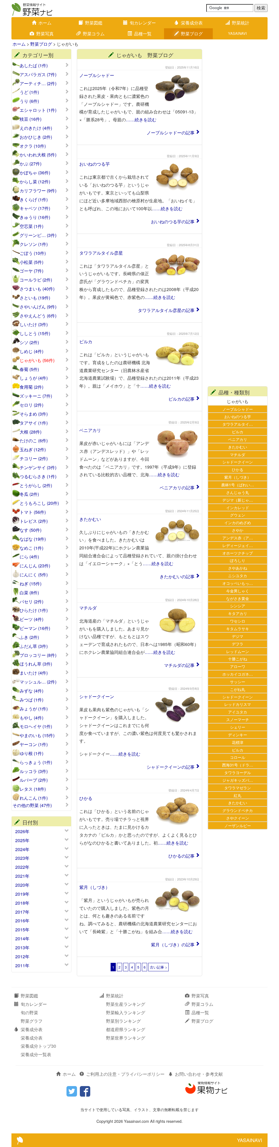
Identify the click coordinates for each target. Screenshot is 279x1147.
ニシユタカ (237, 575)
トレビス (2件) (34, 521)
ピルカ (85, 341)
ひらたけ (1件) (34, 610)
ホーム (44, 23)
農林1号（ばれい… (237, 484)
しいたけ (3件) (34, 324)
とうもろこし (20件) (39, 503)
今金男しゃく (237, 590)
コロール (237, 757)
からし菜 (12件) (35, 182)
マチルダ (88, 608)
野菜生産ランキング (125, 1004)
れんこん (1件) (34, 798)
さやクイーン (237, 818)
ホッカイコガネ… (237, 674)
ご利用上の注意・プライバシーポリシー (125, 1074)
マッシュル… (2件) (38, 682)
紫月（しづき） (94, 887)
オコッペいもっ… (237, 583)
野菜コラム (94, 33)
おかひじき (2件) (36, 137)
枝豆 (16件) (30, 119)
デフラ (237, 644)
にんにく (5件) (34, 575)
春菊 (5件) (29, 369)
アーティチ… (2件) (38, 83)
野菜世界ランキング (125, 1038)
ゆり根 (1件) (31, 753)
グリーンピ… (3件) (38, 235)
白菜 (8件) (29, 593)
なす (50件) (30, 530)
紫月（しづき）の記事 (173, 944)
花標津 (237, 742)
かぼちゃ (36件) (35, 173)
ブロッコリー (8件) (38, 655)
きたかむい (90, 519)
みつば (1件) (31, 700)
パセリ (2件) (31, 602)
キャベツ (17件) (35, 208)
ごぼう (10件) (33, 253)
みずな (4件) (31, 691)
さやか (237, 530)
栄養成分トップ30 (38, 1046)
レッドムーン (237, 651)
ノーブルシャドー (96, 75)
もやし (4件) (31, 718)
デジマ (237, 636)
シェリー (237, 727)
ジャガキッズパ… (237, 780)
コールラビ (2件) (36, 280)
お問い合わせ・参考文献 (199, 1074)
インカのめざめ (237, 522)
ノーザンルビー (237, 825)
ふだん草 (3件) (34, 646)
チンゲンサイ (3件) (38, 468)
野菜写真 (45, 33)
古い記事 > (158, 967)
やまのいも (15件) (37, 735)
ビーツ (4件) (31, 619)
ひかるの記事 (181, 856)
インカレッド (237, 507)
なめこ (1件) (31, 548)
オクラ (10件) (33, 146)
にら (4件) (29, 557)
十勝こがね (237, 658)
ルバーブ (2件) (34, 780)
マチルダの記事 (179, 665)
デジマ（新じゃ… (237, 500)
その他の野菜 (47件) (32, 805)
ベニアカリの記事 (177, 487)
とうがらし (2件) (36, 486)
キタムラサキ (237, 628)
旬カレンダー (143, 23)
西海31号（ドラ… (237, 765)
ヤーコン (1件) (34, 744)
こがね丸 (237, 689)
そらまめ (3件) (34, 414)
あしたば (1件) (34, 66)
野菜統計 (240, 23)
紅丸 (237, 795)
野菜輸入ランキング (125, 1012)
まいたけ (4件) (34, 673)
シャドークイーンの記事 (171, 767)
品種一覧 (142, 33)
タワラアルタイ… (237, 424)
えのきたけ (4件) (36, 128)
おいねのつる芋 (94, 164)
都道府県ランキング (125, 1029)
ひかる (85, 798)
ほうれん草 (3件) (36, 664)
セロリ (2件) (31, 405)
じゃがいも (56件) (37, 360)
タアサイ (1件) (34, 423)
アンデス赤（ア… (237, 537)
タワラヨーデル (237, 772)
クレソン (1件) (34, 244)
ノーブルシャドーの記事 (171, 132)
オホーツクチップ (237, 553)
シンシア (237, 605)
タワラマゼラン (237, 787)
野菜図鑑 (93, 23)
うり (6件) (29, 101)
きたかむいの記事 (177, 576)
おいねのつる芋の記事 (173, 221)
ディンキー (237, 734)
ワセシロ (237, 621)
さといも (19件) (35, 298)
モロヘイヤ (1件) (36, 726)
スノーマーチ (237, 719)
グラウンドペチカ (237, 810)
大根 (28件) (30, 432)
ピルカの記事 (181, 399)
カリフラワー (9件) (38, 191)
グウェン (237, 515)
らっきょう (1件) (36, 762)
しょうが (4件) (34, 378)
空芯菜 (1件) (31, 226)
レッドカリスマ (237, 704)
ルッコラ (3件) (34, 771)
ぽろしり (237, 560)
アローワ (237, 666)
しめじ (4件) (31, 351)
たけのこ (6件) (34, 441)
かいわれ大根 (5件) (38, 155)
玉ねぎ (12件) (33, 450)
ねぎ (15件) (30, 584)
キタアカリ (237, 613)
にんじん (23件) (35, 566)
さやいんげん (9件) (38, 307)
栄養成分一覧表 (36, 1054)
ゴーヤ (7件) (31, 271)
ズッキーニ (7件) (36, 396)
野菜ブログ (192, 33)
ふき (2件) (29, 637)
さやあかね (237, 568)
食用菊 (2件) (31, 387)
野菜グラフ (32, 1021)
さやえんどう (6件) (38, 316)
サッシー (237, 681)
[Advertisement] (237, 130)
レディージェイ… (237, 545)
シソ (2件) (29, 342)
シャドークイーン (96, 696)
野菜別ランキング (123, 1021)
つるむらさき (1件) (38, 477)
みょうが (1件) (34, 709)
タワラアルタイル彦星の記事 (166, 310)
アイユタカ (237, 712)
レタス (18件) (33, 789)
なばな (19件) (33, 539)
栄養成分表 (192, 23)
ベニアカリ (90, 430)
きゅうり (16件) (35, 217)
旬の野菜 (29, 1012)
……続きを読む (141, 119)
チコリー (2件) (34, 459)
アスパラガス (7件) (38, 75)
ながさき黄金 (237, 598)
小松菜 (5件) (31, 262)
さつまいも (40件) (37, 289)
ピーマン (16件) (35, 628)
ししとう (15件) (35, 333)
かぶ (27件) (30, 164)
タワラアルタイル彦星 (101, 253)
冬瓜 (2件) (29, 494)
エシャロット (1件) (38, 110)
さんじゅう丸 (237, 492)
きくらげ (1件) (34, 200)
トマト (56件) (33, 512)
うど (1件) (29, 92)
